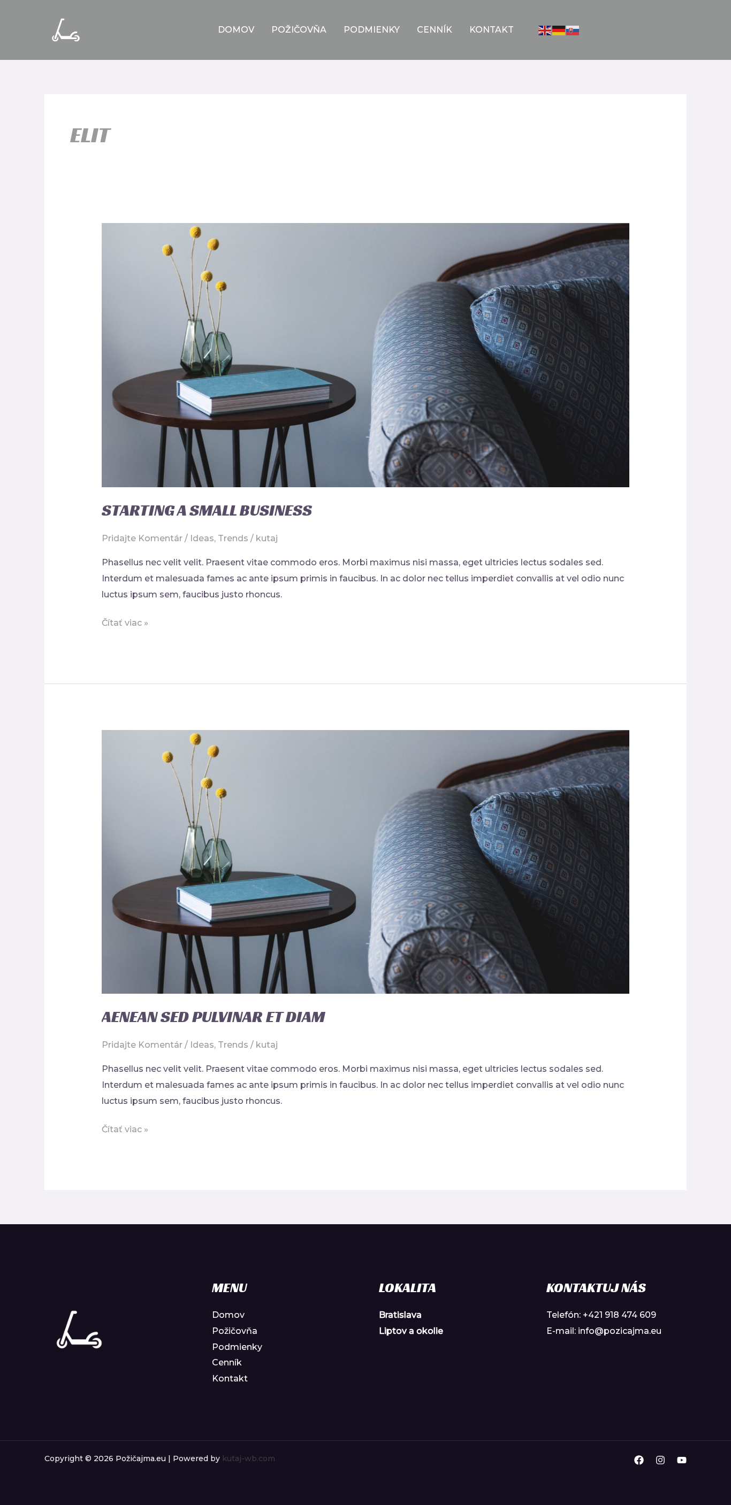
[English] (545, 30)
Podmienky (372, 30)
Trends (233, 538)
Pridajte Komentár (142, 538)
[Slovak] (573, 30)
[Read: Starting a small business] (366, 354)
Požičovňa (298, 30)
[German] (559, 30)
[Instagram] (660, 1460)
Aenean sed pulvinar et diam (213, 1017)
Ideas (202, 538)
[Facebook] (639, 1460)
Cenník (434, 30)
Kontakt (491, 30)
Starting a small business (207, 510)
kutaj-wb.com (248, 1458)
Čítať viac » (125, 621)
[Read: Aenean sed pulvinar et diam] (366, 861)
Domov (236, 30)
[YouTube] (682, 1460)
